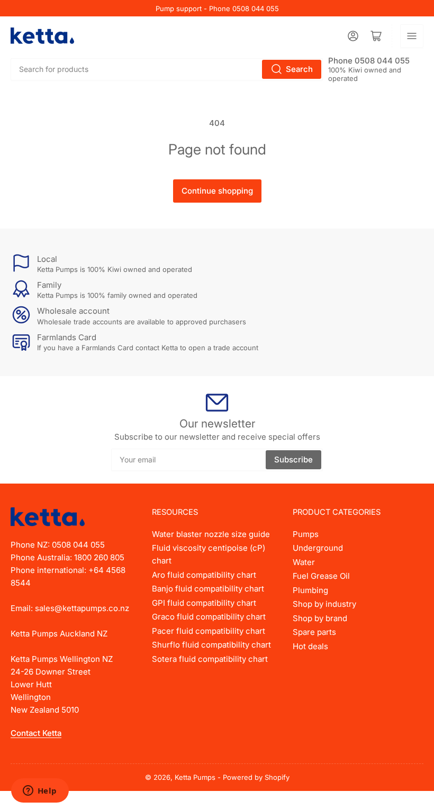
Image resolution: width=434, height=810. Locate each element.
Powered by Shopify (256, 777)
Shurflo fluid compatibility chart (211, 645)
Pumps (306, 534)
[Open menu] (411, 36)
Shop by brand (320, 618)
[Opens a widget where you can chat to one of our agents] (40, 791)
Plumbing (310, 590)
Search (299, 69)
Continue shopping (217, 191)
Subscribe (293, 459)
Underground (318, 548)
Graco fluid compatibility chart (209, 617)
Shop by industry (324, 604)
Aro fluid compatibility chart (204, 575)
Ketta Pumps (195, 777)
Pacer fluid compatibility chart (208, 631)
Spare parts (314, 632)
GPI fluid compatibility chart (204, 603)
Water (304, 562)
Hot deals (310, 646)
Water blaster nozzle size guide (211, 534)
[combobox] (167, 69)
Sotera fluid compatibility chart (210, 659)
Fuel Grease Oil (321, 576)
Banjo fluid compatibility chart (208, 589)
